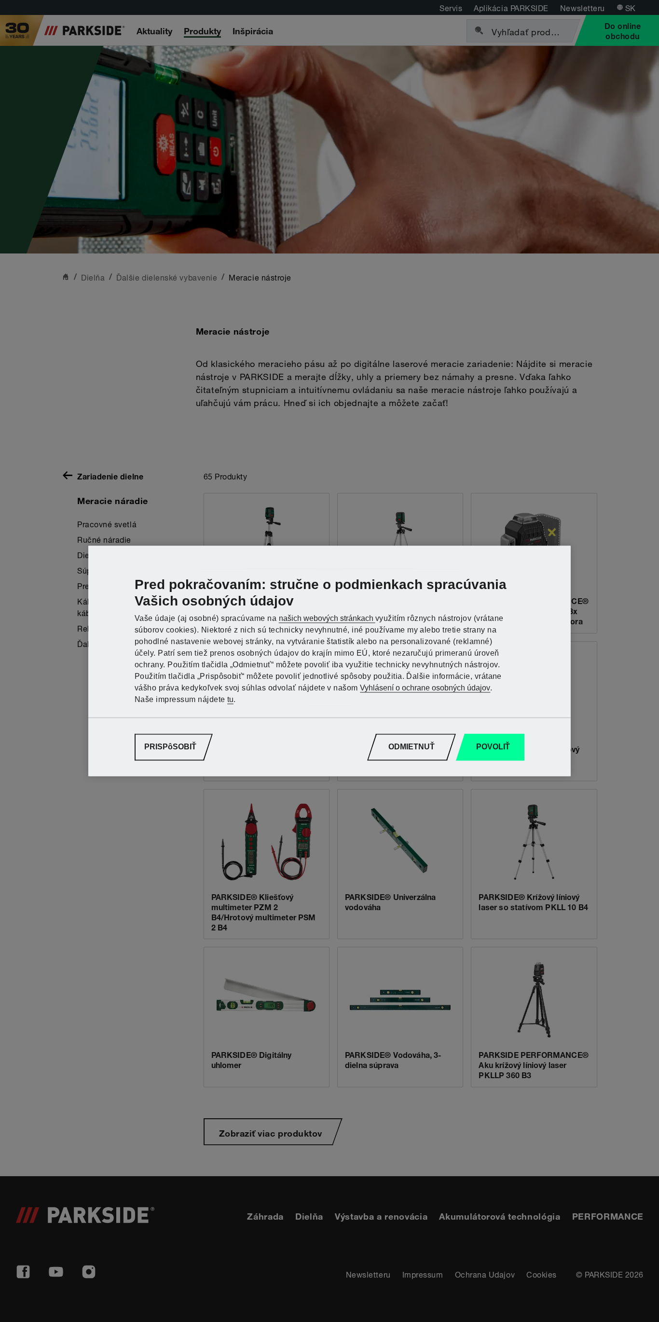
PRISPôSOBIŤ (170, 747)
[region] (329, 661)
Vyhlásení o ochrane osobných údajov (425, 688)
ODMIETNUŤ (411, 747)
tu (230, 700)
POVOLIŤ (493, 747)
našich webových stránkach (327, 619)
